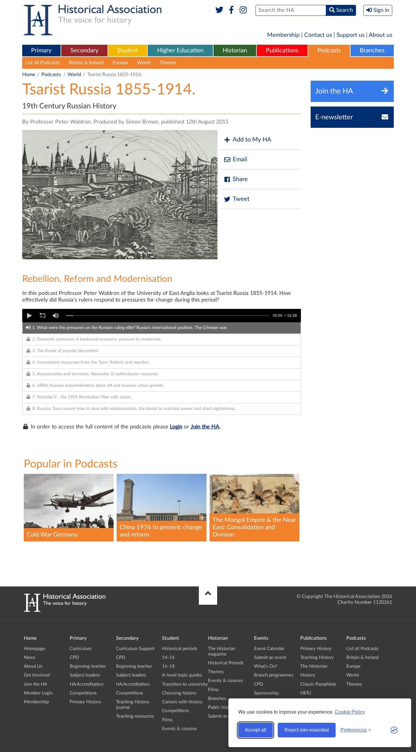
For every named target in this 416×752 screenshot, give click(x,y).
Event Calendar (269, 648)
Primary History (85, 702)
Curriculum (80, 648)
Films (167, 720)
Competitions (83, 693)
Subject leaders (85, 675)
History (307, 675)
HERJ (305, 693)
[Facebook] (231, 10)
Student (127, 50)
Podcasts (329, 50)
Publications (282, 50)
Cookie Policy (350, 711)
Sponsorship (266, 693)
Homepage (34, 648)
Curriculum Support (135, 648)
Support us (351, 35)
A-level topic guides (182, 675)
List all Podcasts (42, 62)
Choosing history (179, 693)
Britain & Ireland (86, 62)
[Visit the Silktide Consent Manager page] (394, 730)
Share (240, 179)
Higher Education (180, 50)
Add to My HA (252, 140)
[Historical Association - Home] (64, 610)
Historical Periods (226, 663)
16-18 (168, 666)
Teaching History (317, 657)
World (143, 62)
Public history (221, 707)
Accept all (255, 730)
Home (28, 74)
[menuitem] (41, 51)
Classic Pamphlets (318, 684)
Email (240, 159)
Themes (168, 62)
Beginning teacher (88, 666)
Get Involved (37, 675)
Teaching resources (135, 716)
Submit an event (224, 716)
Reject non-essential (306, 730)
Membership (283, 35)
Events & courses (179, 728)
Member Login (38, 693)
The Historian (313, 666)
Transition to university (185, 684)
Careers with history (182, 702)
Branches (372, 50)
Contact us (318, 35)
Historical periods (179, 648)
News (29, 657)
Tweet (241, 199)
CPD (74, 657)
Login (176, 427)
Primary (41, 50)
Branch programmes (274, 675)
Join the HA (205, 427)
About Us (33, 666)
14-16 (168, 657)
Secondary (84, 50)
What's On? (265, 666)
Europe (120, 62)
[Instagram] (243, 10)
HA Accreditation (86, 684)
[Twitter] (219, 10)
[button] (29, 315)
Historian (235, 50)
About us (380, 35)
